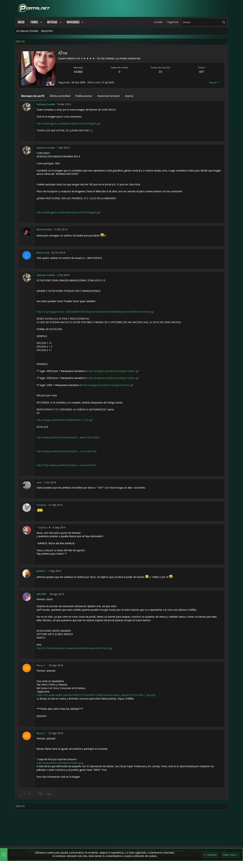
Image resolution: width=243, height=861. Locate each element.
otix (38, 482)
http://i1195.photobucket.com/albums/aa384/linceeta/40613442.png (74, 648)
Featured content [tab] (108, 96)
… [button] (34, 793)
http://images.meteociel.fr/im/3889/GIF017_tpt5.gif (64, 420)
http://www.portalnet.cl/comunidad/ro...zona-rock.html (66, 451)
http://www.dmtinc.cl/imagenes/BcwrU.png (59, 762)
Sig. (48, 793)
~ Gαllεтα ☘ (43, 527)
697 (201, 72)
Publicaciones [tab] (83, 96)
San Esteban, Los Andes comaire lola (120, 58)
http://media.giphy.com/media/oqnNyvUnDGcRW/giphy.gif (68, 123)
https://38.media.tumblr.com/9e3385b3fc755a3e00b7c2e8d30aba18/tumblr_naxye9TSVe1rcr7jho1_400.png (95, 695)
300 (40, 793)
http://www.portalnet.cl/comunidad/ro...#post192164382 (67, 437)
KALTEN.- (41, 594)
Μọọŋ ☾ (41, 665)
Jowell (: (41, 571)
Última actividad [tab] (60, 96)
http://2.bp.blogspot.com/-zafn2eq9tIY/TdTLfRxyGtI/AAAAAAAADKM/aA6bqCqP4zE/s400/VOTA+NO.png (95, 311)
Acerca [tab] (129, 96)
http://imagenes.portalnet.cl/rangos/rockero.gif (113, 371)
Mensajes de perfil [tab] (32, 96)
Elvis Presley (44, 229)
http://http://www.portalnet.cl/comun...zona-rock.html (66, 465)
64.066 (78, 72)
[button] (41, 22)
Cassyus (41, 504)
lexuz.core (42, 252)
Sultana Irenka (45, 104)
